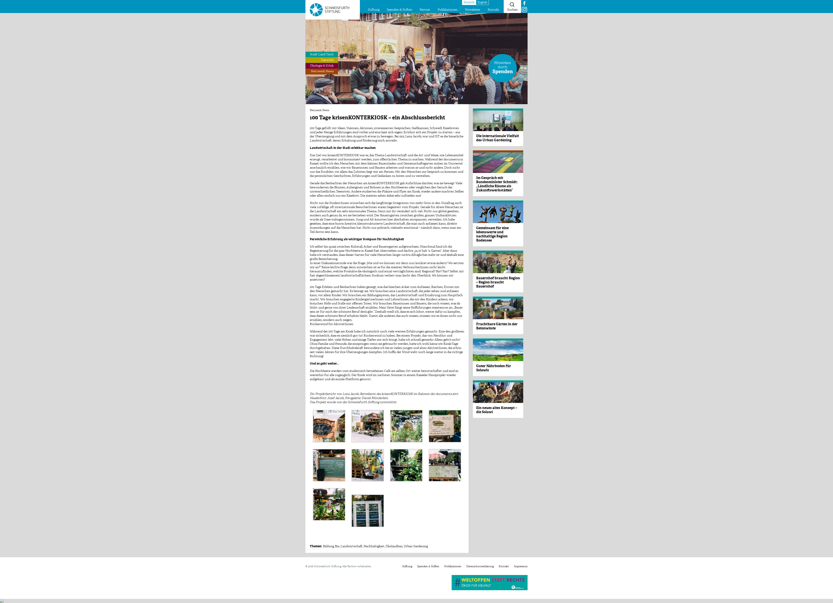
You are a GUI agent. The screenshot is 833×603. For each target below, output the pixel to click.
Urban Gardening (416, 546)
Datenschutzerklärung (480, 566)
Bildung (328, 546)
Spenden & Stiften (399, 9)
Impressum (521, 566)
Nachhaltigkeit (374, 546)
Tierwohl (327, 60)
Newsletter (472, 9)
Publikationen (447, 9)
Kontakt (493, 9)
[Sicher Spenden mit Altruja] (1, 600)
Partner (425, 9)
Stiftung (373, 9)
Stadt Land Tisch (322, 54)
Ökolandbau (394, 546)
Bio (337, 546)
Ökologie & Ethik (322, 65)
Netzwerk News (322, 71)
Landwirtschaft (351, 546)
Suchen (512, 9)
